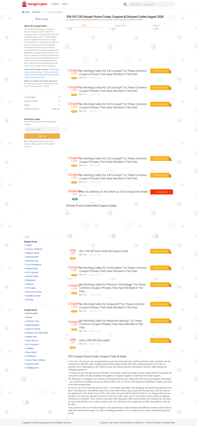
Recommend (126, 422)
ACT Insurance (32, 344)
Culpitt (29, 245)
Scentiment (31, 356)
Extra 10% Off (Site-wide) (94, 340)
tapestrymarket (32, 325)
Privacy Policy (169, 422)
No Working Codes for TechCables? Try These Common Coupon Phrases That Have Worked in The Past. (113, 269)
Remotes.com (32, 260)
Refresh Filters (32, 276)
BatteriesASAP (32, 257)
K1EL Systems (32, 272)
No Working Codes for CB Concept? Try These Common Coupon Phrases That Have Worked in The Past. (113, 72)
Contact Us (139, 422)
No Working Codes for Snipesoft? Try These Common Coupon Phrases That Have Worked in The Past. (111, 305)
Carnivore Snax (32, 321)
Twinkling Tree (32, 367)
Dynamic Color (32, 364)
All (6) (84, 25)
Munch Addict (32, 313)
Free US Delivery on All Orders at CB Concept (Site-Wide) (113, 191)
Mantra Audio (32, 268)
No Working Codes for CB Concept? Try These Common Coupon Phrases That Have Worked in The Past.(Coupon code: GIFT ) (41, 73)
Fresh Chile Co (32, 340)
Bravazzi (30, 284)
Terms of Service (153, 422)
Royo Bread (31, 352)
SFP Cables (31, 288)
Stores (65, 4)
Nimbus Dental (32, 253)
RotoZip (29, 299)
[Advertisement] (120, 48)
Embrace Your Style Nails (37, 332)
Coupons (55, 4)
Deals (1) (157, 25)
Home (27, 12)
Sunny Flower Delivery (35, 360)
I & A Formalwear (33, 264)
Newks (29, 317)
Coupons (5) (120, 25)
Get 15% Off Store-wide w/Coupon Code (103, 251)
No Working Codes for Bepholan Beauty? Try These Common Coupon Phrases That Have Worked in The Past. (111, 324)
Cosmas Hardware (34, 249)
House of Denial (33, 329)
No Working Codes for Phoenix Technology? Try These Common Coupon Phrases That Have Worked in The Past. (112, 288)
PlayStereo (31, 280)
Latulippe (30, 348)
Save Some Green (34, 292)
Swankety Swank (33, 295)
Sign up (42, 135)
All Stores (36, 12)
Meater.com (31, 336)
